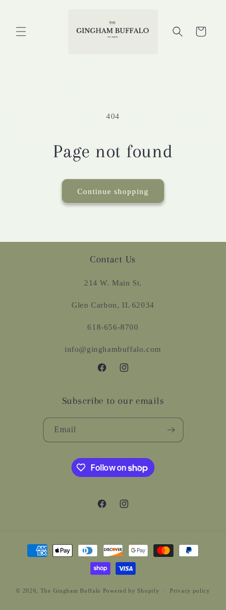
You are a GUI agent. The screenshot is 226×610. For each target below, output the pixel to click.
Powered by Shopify (131, 590)
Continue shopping (113, 191)
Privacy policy (190, 590)
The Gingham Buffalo (70, 590)
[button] (21, 31)
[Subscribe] (171, 430)
